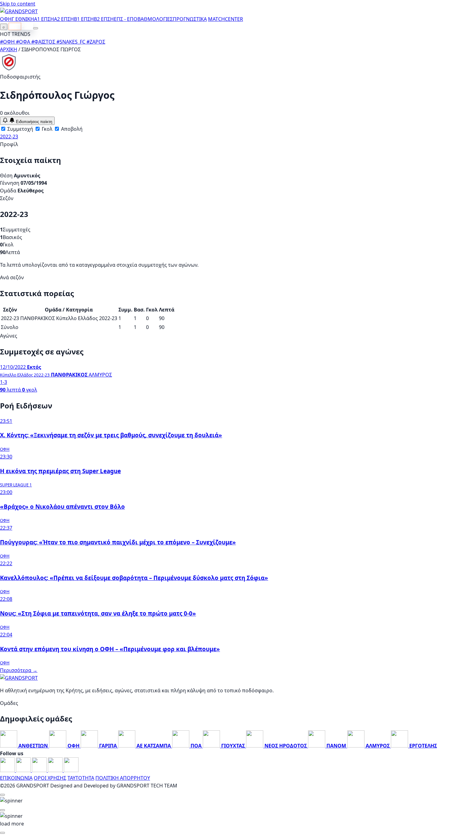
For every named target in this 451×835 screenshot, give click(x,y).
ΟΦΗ (6, 19)
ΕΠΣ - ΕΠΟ (125, 19)
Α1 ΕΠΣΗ (44, 19)
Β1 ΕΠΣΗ (84, 19)
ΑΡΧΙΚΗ (8, 49)
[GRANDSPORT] (19, 11)
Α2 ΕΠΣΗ (64, 19)
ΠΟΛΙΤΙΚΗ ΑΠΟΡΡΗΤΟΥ (122, 778)
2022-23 (9, 136)
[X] (56, 770)
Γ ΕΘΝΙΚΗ (23, 19)
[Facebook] (8, 770)
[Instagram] (24, 770)
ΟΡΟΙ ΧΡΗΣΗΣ (50, 778)
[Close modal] (2, 795)
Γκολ (46, 129)
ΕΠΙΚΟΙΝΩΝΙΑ (16, 778)
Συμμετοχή (19, 129)
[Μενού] (35, 28)
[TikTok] (71, 770)
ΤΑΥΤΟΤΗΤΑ (80, 778)
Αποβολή (71, 129)
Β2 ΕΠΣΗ (104, 19)
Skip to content (17, 3)
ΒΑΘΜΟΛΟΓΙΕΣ (155, 19)
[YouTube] (40, 770)
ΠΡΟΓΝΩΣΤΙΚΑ (190, 19)
